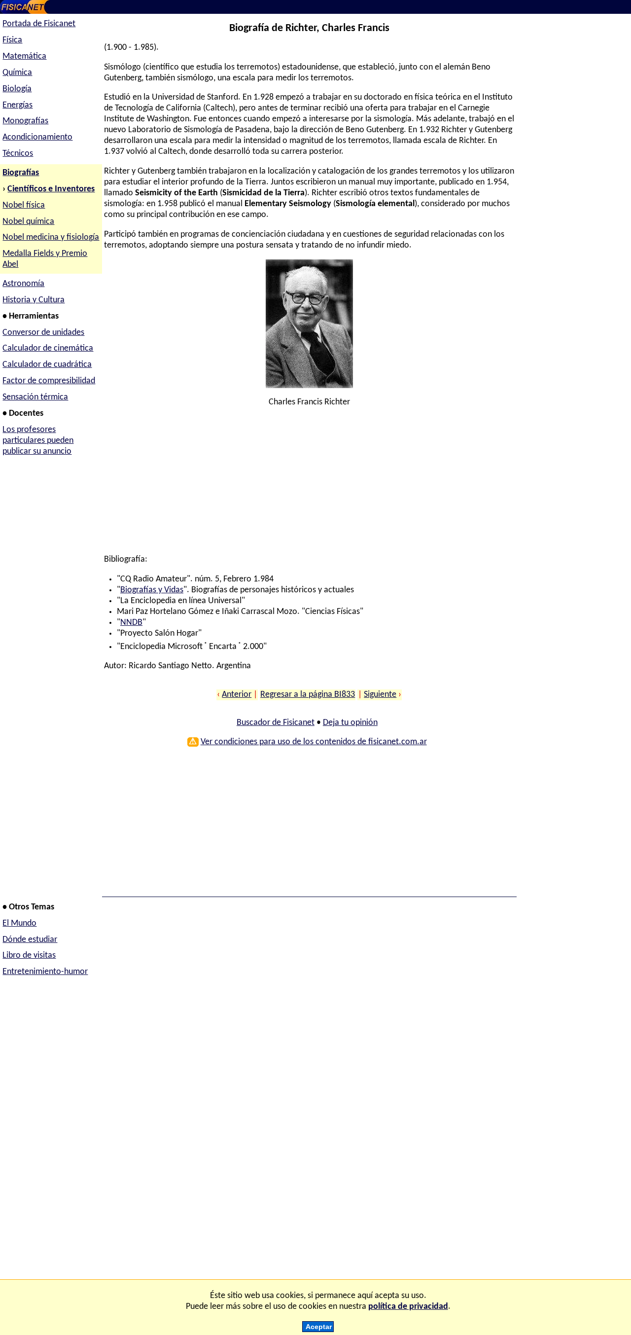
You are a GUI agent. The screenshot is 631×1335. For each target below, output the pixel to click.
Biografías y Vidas (151, 590)
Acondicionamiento (37, 137)
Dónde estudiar (29, 940)
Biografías (20, 173)
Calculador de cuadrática (47, 365)
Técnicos (17, 153)
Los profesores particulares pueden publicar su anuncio (37, 441)
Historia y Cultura (33, 300)
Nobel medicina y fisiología (50, 237)
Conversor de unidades (43, 332)
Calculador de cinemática (47, 348)
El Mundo (19, 923)
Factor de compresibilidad (48, 381)
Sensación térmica (35, 397)
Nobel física (23, 205)
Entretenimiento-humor (45, 972)
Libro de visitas (29, 955)
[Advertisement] (307, 485)
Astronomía (23, 284)
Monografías (25, 121)
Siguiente (380, 694)
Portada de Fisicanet (38, 24)
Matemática (24, 56)
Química (17, 73)
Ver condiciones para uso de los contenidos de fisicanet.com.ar (314, 742)
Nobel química (28, 221)
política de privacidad (408, 1306)
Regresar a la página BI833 (307, 694)
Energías (17, 105)
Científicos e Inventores (51, 189)
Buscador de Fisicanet (276, 723)
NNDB (131, 622)
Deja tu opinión (350, 723)
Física (12, 40)
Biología (17, 89)
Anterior (236, 694)
